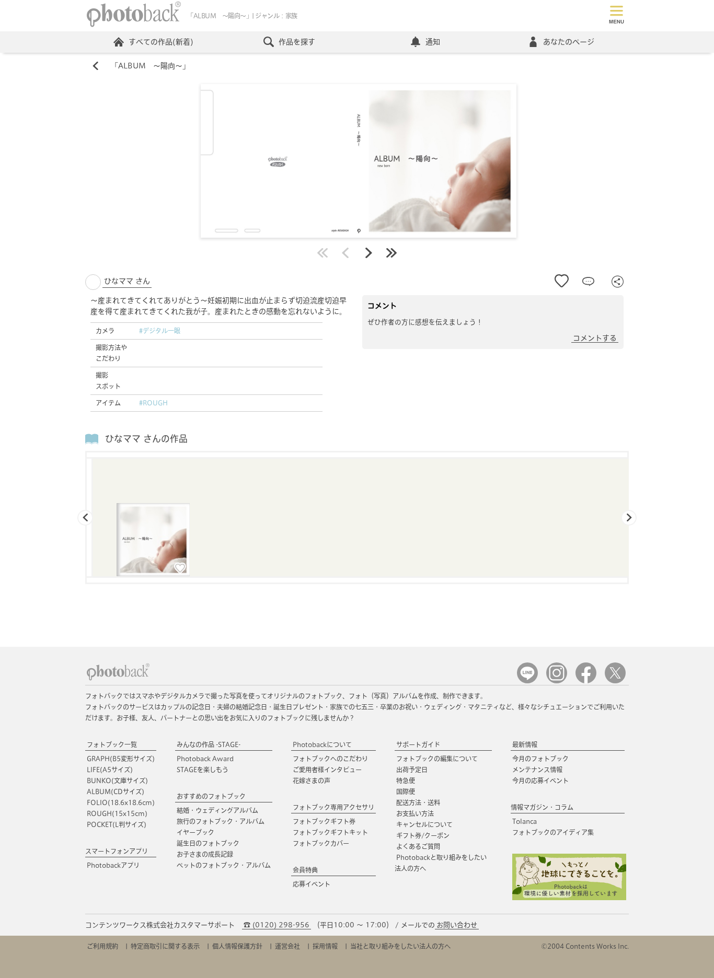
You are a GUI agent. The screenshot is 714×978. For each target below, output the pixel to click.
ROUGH (117, 813)
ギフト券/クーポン (423, 835)
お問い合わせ (456, 925)
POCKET (116, 824)
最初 (322, 253)
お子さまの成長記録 (205, 854)
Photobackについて (322, 744)
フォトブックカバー (321, 843)
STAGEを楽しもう (202, 769)
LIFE (110, 769)
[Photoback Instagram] (557, 681)
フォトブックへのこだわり (330, 758)
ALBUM (115, 791)
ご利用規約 (102, 946)
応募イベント (311, 884)
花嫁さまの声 (311, 780)
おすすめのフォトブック (211, 796)
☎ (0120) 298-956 (276, 925)
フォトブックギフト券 (324, 821)
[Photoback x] (615, 681)
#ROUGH (153, 403)
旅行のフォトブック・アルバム (220, 821)
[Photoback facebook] (586, 681)
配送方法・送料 (418, 802)
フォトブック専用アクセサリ (333, 807)
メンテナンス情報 (537, 769)
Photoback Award (205, 758)
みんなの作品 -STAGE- (208, 744)
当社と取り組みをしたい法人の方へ (400, 946)
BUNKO (117, 780)
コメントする (595, 338)
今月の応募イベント (540, 780)
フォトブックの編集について (437, 758)
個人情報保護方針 (237, 946)
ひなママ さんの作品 (146, 438)
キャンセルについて (424, 824)
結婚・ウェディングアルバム (217, 810)
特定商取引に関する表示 (165, 946)
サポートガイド (418, 744)
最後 (391, 253)
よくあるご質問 (418, 846)
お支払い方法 (415, 813)
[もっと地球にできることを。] (569, 897)
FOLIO (121, 802)
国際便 (405, 791)
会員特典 (305, 870)
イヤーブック (195, 832)
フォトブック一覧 (112, 744)
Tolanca (524, 821)
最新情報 (524, 744)
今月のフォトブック (540, 758)
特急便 (405, 780)
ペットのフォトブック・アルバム (224, 865)
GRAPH (121, 758)
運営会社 (287, 946)
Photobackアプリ (113, 865)
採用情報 (325, 946)
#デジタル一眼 (159, 331)
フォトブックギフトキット (330, 832)
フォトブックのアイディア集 (553, 832)
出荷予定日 (412, 769)
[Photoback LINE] (527, 681)
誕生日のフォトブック (208, 843)
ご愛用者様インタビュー (327, 769)
